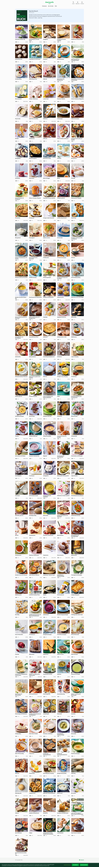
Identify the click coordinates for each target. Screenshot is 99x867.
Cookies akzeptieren (83, 864)
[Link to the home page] (49, 2)
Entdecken (44, 6)
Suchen (73, 3)
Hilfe (56, 6)
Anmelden (82, 3)
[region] (49, 865)
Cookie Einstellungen (67, 864)
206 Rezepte (31, 12)
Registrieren (78, 3)
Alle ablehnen (75, 864)
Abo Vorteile (50, 6)
